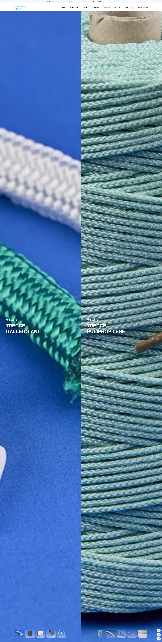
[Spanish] (144, 7)
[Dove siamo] (159, 630)
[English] (142, 7)
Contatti (117, 7)
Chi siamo (74, 7)
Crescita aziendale (102, 7)
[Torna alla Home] (20, 7)
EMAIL (131, 7)
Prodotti (86, 7)
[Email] (159, 635)
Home (64, 7)
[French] (147, 7)
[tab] (19, 634)
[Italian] (139, 7)
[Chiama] (159, 639)
